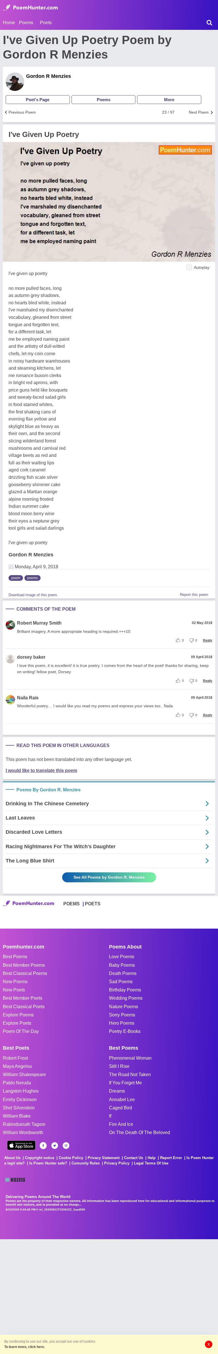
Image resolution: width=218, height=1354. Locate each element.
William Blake (17, 1116)
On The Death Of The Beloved (139, 1132)
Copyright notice (39, 1158)
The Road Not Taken (130, 1074)
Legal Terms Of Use (151, 1163)
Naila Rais (28, 697)
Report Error (171, 1158)
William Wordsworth (23, 1132)
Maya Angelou (17, 1066)
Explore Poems (18, 1014)
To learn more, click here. (24, 1347)
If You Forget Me (125, 1082)
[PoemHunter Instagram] (66, 1145)
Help (152, 1158)
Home (9, 22)
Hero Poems (121, 1023)
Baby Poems (122, 965)
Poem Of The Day (21, 1031)
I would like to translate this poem (41, 770)
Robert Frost (15, 1058)
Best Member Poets (22, 998)
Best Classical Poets (24, 1006)
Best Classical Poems (25, 973)
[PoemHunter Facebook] (43, 1145)
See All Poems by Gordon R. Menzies (109, 877)
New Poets (14, 989)
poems (32, 578)
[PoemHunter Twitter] (54, 1145)
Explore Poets (17, 1023)
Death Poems (123, 973)
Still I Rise (119, 1066)
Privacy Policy (116, 1163)
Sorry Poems (122, 1014)
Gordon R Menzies (48, 76)
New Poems (15, 981)
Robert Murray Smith (39, 623)
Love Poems (121, 956)
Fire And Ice (121, 1124)
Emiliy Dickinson (20, 1099)
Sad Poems (121, 981)
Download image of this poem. (33, 595)
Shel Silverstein (19, 1107)
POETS (92, 903)
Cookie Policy (71, 1158)
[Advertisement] (85, 1296)
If (110, 1116)
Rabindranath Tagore (24, 1124)
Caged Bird (120, 1107)
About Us (12, 1158)
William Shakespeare (24, 1074)
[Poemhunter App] (21, 1145)
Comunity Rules (86, 1163)
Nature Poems (123, 1006)
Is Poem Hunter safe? (48, 1163)
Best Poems (15, 956)
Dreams (117, 1091)
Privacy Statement (104, 1158)
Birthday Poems (125, 989)
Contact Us (133, 1158)
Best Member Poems (24, 965)
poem (15, 578)
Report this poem (194, 594)
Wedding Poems (125, 998)
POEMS (71, 903)
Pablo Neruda (17, 1082)
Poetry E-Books (125, 1031)
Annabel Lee (122, 1099)
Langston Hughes (21, 1091)
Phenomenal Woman (130, 1058)
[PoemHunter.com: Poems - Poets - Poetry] (30, 8)
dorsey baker (31, 657)
